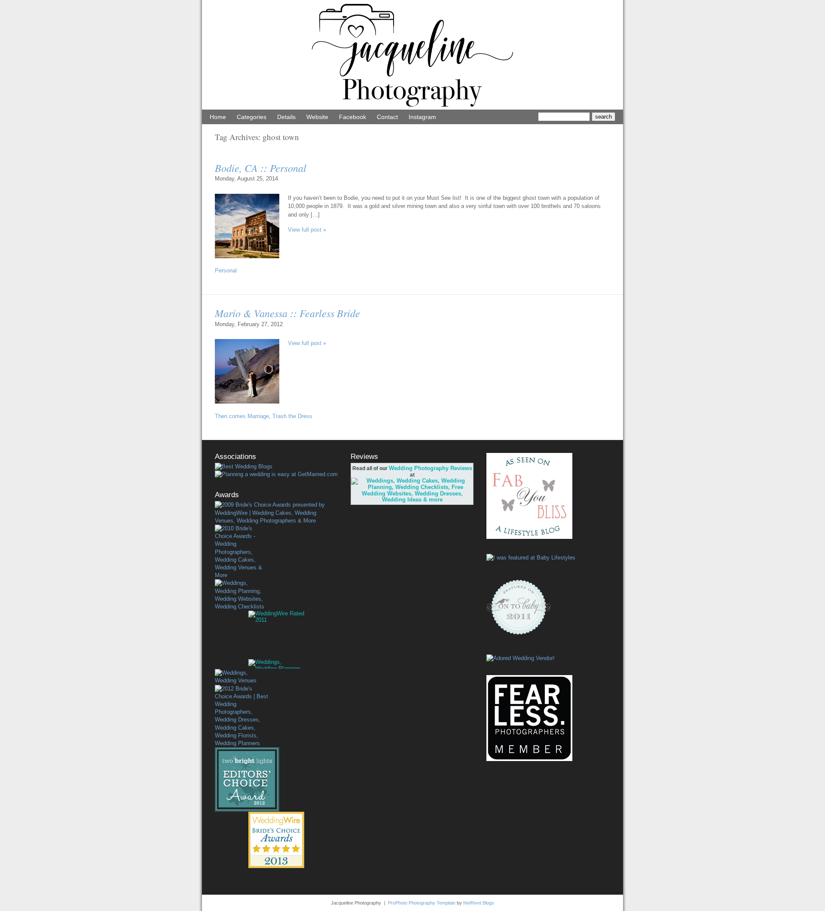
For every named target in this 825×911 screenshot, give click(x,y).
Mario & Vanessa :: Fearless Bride (287, 313)
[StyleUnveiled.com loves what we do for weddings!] (520, 658)
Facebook (352, 117)
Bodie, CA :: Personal (260, 167)
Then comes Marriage (242, 416)
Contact (387, 117)
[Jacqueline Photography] (412, 107)
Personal (226, 270)
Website (317, 117)
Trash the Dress (292, 416)
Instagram (422, 117)
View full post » (307, 229)
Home (218, 117)
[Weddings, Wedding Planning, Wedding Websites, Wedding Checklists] (241, 595)
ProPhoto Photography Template (421, 902)
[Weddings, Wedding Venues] (241, 677)
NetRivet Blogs (478, 902)
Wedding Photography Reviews (430, 468)
